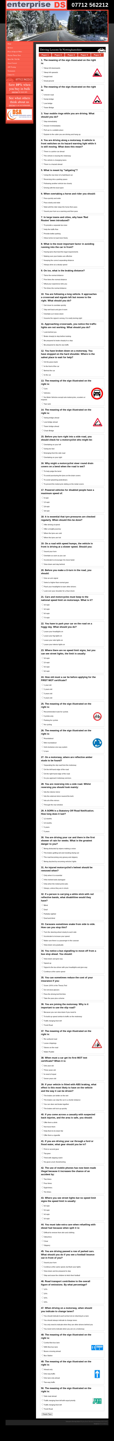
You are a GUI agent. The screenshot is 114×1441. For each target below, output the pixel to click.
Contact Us (11, 75)
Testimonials (11, 71)
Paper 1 (45, 55)
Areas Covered (12, 63)
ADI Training (12, 67)
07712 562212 (90, 5)
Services (10, 48)
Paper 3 (71, 55)
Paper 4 (84, 55)
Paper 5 (97, 55)
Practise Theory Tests (14, 55)
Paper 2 (58, 55)
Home (9, 44)
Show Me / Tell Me (14, 59)
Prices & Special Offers (15, 52)
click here (15, 92)
